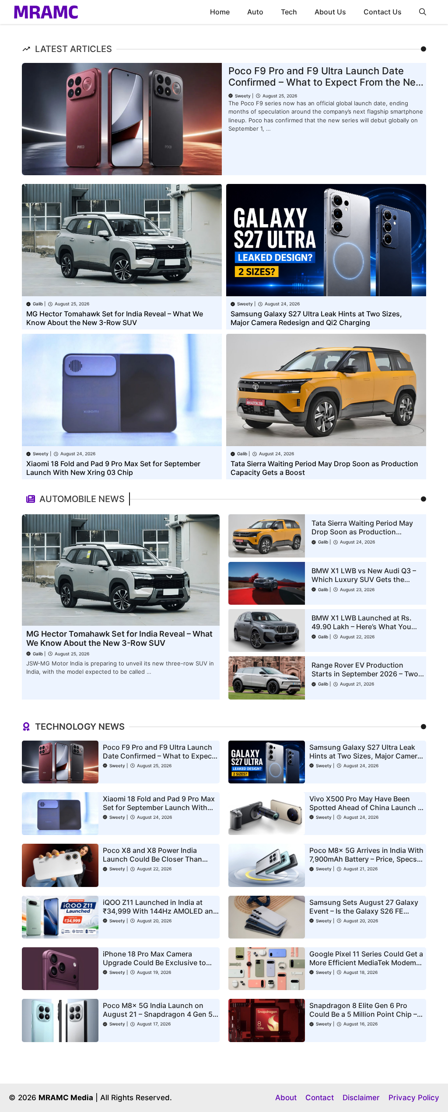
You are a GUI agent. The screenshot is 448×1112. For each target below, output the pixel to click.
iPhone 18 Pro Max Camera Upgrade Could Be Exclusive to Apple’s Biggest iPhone (154, 962)
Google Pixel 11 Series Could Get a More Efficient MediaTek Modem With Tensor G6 (366, 962)
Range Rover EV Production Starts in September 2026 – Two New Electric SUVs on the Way (365, 674)
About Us (330, 11)
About (286, 1097)
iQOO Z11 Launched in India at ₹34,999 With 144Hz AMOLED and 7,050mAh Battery (160, 911)
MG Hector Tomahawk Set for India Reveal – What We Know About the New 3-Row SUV (114, 318)
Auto (255, 11)
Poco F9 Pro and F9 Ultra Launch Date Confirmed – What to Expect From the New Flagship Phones (326, 82)
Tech (289, 11)
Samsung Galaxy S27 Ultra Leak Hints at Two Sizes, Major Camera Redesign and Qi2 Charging (316, 318)
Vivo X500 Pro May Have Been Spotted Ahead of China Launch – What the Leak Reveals (365, 807)
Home (220, 11)
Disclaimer (361, 1097)
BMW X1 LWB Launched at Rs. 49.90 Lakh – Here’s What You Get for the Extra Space (362, 626)
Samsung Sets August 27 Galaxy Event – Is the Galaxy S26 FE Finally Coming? (363, 911)
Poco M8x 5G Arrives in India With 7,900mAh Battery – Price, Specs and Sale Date (366, 859)
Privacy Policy (413, 1097)
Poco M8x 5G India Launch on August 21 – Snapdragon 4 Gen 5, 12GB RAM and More (159, 1014)
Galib (38, 303)
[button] (422, 12)
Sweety (243, 95)
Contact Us (383, 11)
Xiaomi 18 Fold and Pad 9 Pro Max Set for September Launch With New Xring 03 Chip (113, 468)
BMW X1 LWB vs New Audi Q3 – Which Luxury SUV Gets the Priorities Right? (364, 579)
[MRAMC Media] (46, 12)
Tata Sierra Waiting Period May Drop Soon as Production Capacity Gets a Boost (362, 532)
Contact (319, 1097)
